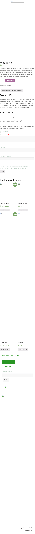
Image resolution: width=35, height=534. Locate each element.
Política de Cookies (28, 528)
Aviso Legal (19, 528)
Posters (8, 85)
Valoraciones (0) (16, 90)
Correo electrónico (6, 156)
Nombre (3, 147)
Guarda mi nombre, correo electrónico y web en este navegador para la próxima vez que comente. (15, 167)
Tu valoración (4, 135)
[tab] (6, 90)
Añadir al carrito (10, 80)
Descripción (6, 90)
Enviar (6, 380)
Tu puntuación (4, 131)
